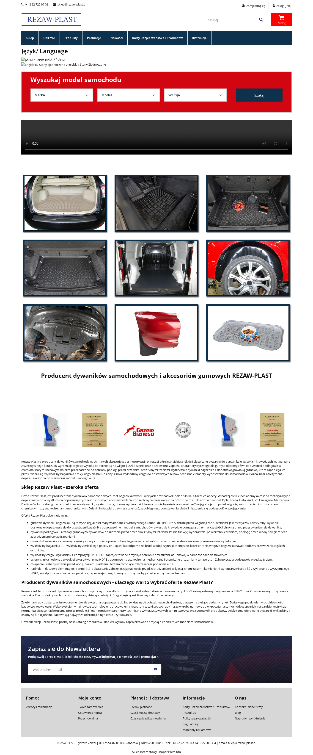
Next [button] (283, 419)
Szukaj (259, 95)
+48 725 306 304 (205, 743)
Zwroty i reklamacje (39, 707)
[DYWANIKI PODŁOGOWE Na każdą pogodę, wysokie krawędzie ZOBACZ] (156, 203)
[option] (46, 430)
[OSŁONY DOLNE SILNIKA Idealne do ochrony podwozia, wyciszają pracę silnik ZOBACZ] (64, 333)
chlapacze (37, 564)
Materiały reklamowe (197, 730)
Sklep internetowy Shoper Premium (156, 752)
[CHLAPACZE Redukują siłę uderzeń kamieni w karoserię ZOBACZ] (156, 333)
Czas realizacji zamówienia (148, 718)
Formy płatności (141, 707)
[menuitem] (30, 38)
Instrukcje (189, 713)
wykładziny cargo (42, 555)
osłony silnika (39, 559)
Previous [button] (30, 419)
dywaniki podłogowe (44, 532)
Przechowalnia (88, 718)
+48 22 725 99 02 (182, 743)
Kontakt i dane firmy (249, 707)
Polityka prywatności (197, 718)
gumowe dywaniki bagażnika (50, 523)
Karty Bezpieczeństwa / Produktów (206, 707)
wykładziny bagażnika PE (47, 546)
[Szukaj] (261, 19)
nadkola (35, 569)
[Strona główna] (51, 19)
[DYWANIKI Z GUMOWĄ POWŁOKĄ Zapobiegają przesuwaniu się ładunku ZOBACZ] (248, 203)
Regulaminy (191, 724)
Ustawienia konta (90, 713)
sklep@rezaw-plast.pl (69, 4)
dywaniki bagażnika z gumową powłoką (57, 541)
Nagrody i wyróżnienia (250, 718)
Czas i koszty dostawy (145, 713)
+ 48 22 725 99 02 (34, 4)
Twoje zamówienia (90, 707)
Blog (238, 713)
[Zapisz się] (155, 669)
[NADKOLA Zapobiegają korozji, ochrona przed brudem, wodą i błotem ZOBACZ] (248, 268)
